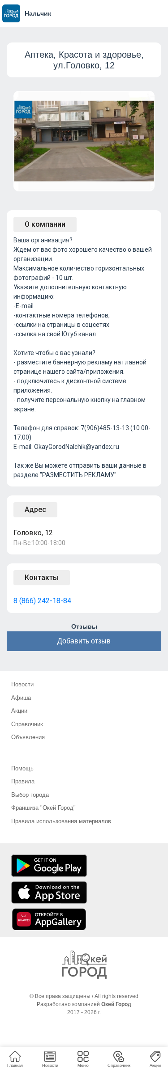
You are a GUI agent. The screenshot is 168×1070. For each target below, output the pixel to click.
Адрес (35, 509)
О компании (45, 224)
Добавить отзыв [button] (84, 641)
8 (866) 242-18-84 (42, 600)
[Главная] (84, 965)
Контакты (42, 577)
